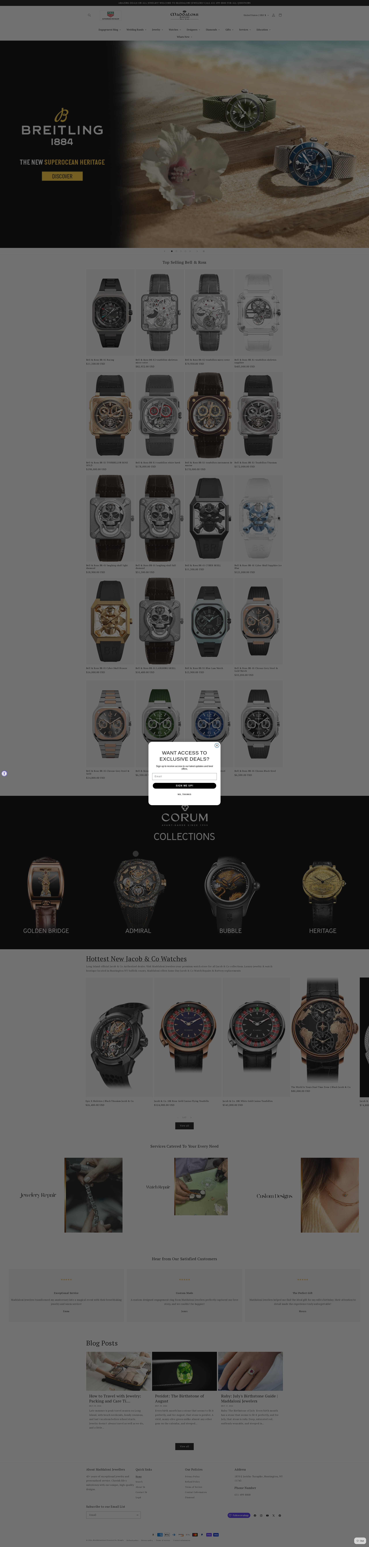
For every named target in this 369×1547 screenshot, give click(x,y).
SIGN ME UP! (184, 785)
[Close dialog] (217, 745)
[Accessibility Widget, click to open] (4, 773)
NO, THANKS (184, 794)
